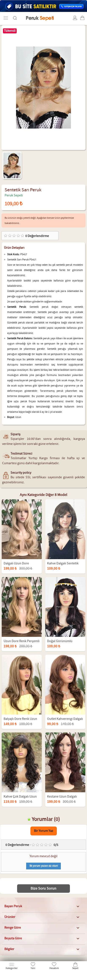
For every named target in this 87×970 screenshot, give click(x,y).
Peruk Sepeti (14, 195)
